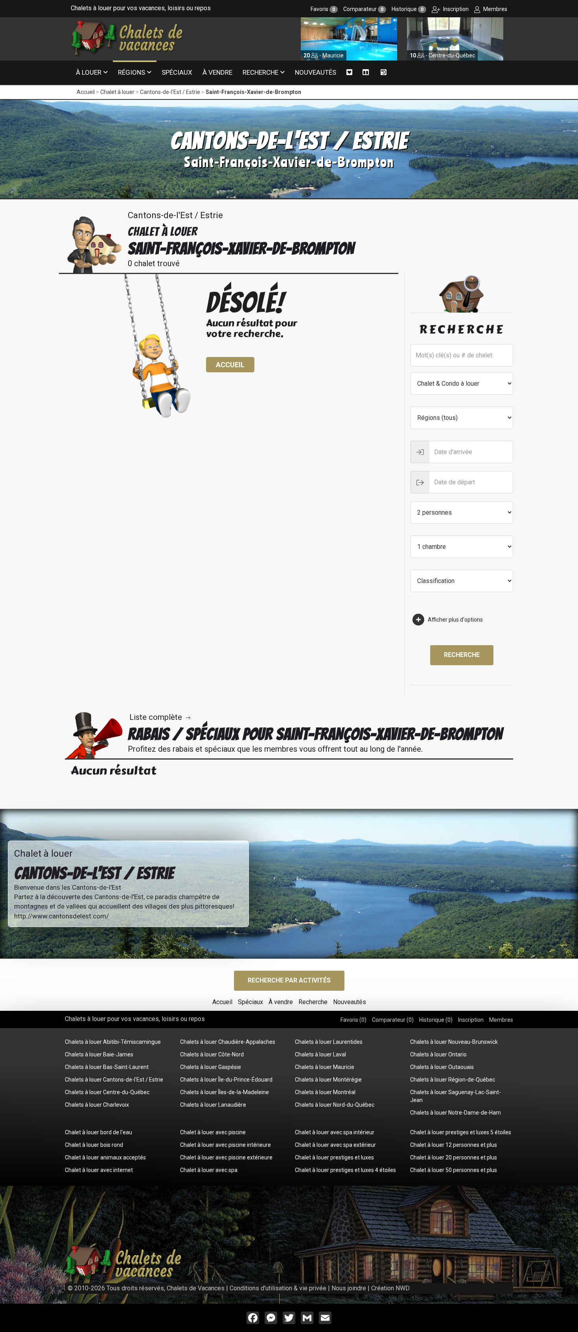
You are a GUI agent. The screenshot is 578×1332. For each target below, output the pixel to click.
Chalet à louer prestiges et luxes (334, 1157)
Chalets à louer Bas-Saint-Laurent (107, 1067)
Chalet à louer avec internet (99, 1170)
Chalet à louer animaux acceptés (105, 1157)
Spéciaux (177, 72)
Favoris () (353, 1020)
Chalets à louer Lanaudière (213, 1105)
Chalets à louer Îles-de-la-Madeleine (224, 1092)
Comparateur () (393, 1020)
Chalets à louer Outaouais (442, 1067)
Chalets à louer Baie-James (99, 1054)
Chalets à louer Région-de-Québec (452, 1079)
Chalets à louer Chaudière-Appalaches (227, 1042)
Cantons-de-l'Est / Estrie (170, 92)
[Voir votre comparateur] (365, 72)
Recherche (260, 72)
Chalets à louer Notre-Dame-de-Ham (455, 1112)
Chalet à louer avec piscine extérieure (226, 1157)
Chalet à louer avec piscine (213, 1132)
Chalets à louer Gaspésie (210, 1067)
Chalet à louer (117, 92)
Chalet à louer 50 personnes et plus (453, 1170)
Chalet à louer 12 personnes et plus (453, 1145)
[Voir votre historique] (383, 73)
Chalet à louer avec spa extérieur (335, 1145)
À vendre (217, 72)
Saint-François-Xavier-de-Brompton (253, 92)
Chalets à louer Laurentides (329, 1042)
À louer (88, 72)
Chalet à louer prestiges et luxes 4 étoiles (345, 1170)
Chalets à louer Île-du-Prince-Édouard (226, 1079)
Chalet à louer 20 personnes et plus (453, 1157)
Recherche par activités (289, 980)
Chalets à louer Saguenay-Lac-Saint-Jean (455, 1096)
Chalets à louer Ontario (438, 1054)
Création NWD (390, 1288)
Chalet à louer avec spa (208, 1170)
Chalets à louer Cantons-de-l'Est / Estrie (114, 1079)
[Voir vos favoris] (349, 72)
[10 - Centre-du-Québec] (349, 38)
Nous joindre (348, 1288)
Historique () (436, 1020)
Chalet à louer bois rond (94, 1145)
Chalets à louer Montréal (325, 1092)
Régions (131, 72)
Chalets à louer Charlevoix (97, 1105)
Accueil (86, 92)
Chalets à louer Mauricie (324, 1067)
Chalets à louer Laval (320, 1054)
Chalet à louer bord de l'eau (98, 1132)
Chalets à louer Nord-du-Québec (334, 1105)
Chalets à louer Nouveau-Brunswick (454, 1042)
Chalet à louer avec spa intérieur (334, 1132)
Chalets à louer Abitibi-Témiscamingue (113, 1042)
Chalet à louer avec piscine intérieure (225, 1145)
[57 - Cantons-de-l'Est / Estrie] (455, 38)
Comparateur (363, 9)
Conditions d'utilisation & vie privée (278, 1288)
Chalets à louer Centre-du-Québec (107, 1092)
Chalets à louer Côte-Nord (212, 1054)
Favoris (323, 9)
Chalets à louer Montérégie (328, 1079)
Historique (407, 9)
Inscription (455, 9)
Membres (494, 9)
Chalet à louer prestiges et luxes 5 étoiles (460, 1132)
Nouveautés (315, 72)
